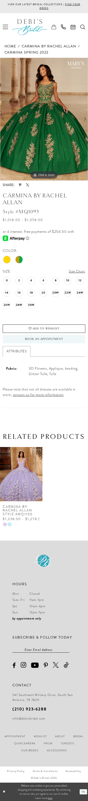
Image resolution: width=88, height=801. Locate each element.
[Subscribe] (67, 650)
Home (10, 46)
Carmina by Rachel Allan (49, 46)
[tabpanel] (44, 119)
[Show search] (83, 27)
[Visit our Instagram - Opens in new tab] (23, 665)
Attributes (16, 351)
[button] (5, 27)
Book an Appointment (44, 339)
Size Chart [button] (77, 271)
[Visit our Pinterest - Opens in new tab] (46, 665)
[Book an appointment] (73, 27)
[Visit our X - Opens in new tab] (56, 665)
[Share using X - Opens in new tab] (27, 185)
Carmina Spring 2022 (27, 52)
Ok (83, 791)
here (50, 798)
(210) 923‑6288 (29, 709)
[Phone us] (63, 27)
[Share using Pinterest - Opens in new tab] (20, 185)
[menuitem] (5, 27)
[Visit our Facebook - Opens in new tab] (14, 665)
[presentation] (21, 474)
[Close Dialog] (4, 792)
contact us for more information (38, 394)
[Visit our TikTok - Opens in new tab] (66, 665)
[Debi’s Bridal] (33, 27)
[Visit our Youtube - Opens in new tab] (35, 665)
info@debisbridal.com (28, 718)
